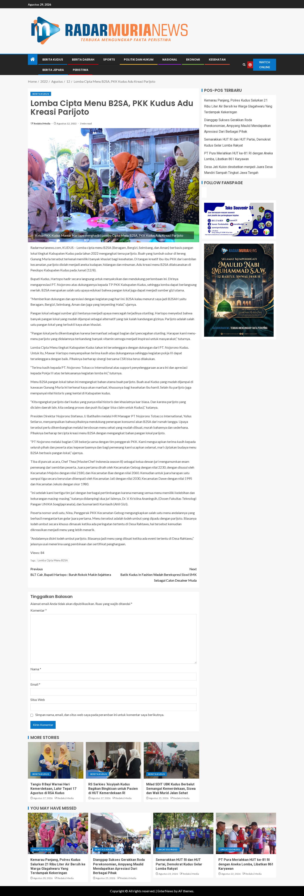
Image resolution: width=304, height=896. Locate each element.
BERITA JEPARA (53, 70)
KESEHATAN (217, 59)
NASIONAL (169, 59)
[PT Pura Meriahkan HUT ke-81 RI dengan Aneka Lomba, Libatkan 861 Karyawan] (246, 833)
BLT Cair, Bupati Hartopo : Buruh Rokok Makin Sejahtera (70, 571)
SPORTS (109, 59)
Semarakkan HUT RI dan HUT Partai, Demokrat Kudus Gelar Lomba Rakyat (179, 864)
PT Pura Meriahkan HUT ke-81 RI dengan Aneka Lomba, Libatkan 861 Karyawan (245, 864)
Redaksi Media (42, 123)
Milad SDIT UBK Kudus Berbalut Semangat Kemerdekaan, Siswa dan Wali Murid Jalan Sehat (171, 788)
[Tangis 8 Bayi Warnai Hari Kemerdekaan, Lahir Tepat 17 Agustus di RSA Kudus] (55, 760)
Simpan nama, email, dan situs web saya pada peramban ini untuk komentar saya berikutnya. (99, 715)
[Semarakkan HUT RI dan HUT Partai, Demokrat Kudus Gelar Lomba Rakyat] (183, 833)
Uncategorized (42, 849)
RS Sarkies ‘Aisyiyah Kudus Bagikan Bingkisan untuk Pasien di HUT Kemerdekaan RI (113, 788)
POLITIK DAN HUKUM (138, 59)
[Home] (32, 59)
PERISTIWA (80, 70)
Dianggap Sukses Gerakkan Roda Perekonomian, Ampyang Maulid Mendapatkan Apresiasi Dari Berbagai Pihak (237, 126)
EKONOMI (193, 59)
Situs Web (37, 700)
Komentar (38, 610)
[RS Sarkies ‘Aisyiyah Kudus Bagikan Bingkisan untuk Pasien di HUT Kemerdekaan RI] (113, 760)
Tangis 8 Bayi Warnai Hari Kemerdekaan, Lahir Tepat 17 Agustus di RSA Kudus (53, 788)
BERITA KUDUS (52, 59)
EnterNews (165, 891)
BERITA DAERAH (83, 59)
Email (35, 684)
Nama (35, 669)
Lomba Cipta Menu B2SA (53, 560)
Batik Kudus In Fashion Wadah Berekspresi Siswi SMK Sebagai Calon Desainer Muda (158, 574)
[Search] (244, 65)
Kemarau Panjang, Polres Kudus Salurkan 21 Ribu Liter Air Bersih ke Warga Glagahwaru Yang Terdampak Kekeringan (238, 106)
